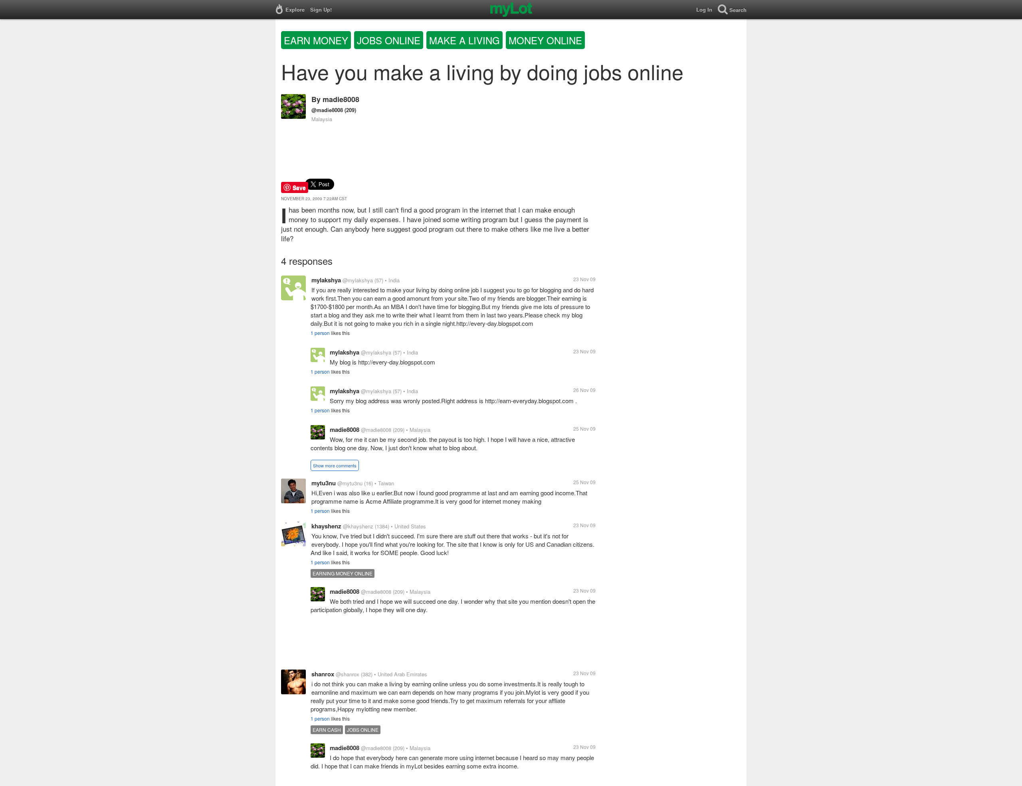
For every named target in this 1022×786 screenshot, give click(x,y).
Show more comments (335, 465)
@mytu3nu (349, 483)
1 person (320, 332)
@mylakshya (358, 280)
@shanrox (347, 674)
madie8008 (341, 99)
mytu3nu (323, 483)
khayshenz (326, 526)
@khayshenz (358, 526)
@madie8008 (327, 110)
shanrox (322, 674)
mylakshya (326, 280)
